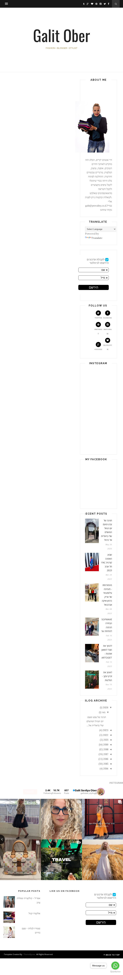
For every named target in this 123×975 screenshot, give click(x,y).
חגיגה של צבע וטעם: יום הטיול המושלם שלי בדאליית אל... (96, 721)
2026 (105, 707)
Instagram (108, 331)
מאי (103, 712)
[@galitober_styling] (101, 792)
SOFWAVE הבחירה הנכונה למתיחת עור (106, 625)
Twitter (98, 318)
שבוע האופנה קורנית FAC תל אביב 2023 (106, 562)
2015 (105, 763)
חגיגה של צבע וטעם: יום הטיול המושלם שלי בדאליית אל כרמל (106, 530)
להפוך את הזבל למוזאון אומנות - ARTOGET (107, 651)
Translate (96, 237)
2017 (105, 754)
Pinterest (98, 331)
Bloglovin (107, 347)
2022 (105, 734)
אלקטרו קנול (34, 913)
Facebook (107, 318)
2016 (105, 758)
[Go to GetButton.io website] (115, 972)
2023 (105, 730)
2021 (105, 739)
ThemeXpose (29, 954)
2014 (105, 768)
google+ (98, 349)
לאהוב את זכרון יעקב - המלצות (107, 676)
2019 (105, 744)
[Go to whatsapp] (115, 966)
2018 (105, 749)
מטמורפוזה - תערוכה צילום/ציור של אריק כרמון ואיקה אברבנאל (107, 594)
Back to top (112, 955)
